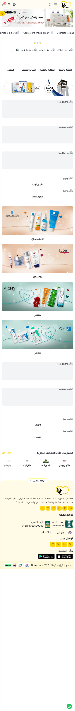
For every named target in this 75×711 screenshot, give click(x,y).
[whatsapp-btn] (69, 706)
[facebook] (42, 508)
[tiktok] (53, 508)
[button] (40, 43)
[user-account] (9, 4)
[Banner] (37, 18)
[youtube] (48, 508)
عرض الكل (6, 452)
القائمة (55, 5)
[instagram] (70, 508)
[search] (50, 4)
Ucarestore (37, 565)
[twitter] (64, 508)
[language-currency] (14, 4)
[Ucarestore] (66, 4)
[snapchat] (59, 508)
